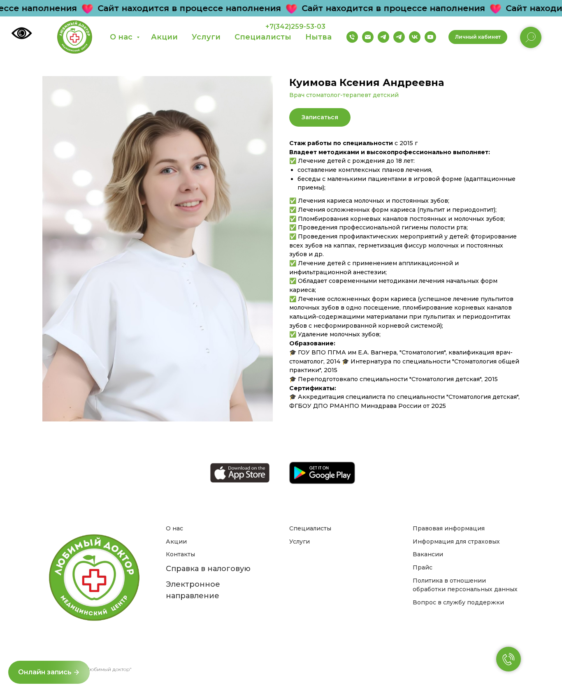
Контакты (180, 554)
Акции (164, 37)
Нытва (318, 37)
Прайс (422, 567)
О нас (122, 37)
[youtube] (115, 650)
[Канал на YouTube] (430, 37)
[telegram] (75, 650)
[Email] (368, 37)
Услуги (206, 37)
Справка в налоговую (208, 568)
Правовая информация (449, 528)
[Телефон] (352, 37)
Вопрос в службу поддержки (458, 602)
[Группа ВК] (414, 37)
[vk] (88, 650)
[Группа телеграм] (383, 37)
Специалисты (263, 37)
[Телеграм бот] (399, 37)
